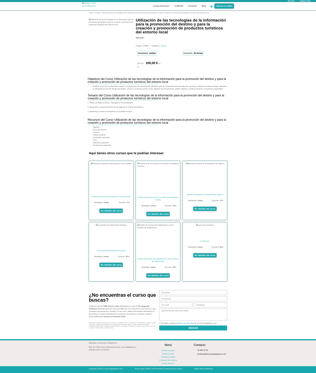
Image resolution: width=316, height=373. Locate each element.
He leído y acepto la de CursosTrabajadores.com (189, 323)
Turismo (97, 13)
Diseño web (198, 369)
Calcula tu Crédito (168, 357)
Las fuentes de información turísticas (111, 251)
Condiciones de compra (173, 369)
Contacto (192, 6)
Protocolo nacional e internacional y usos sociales (111, 197)
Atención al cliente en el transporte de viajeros (205, 195)
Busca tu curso (168, 354)
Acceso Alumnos (168, 363)
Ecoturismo (205, 241)
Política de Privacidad (153, 369)
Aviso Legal (139, 369)
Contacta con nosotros (168, 360)
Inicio (91, 13)
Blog (204, 6)
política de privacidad (185, 323)
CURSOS (179, 6)
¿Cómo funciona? (161, 6)
